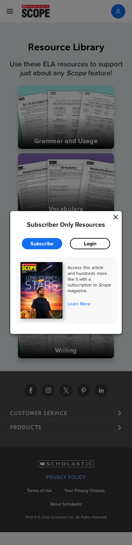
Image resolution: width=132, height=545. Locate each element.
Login (90, 243)
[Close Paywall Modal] (115, 217)
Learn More (79, 304)
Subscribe (42, 243)
